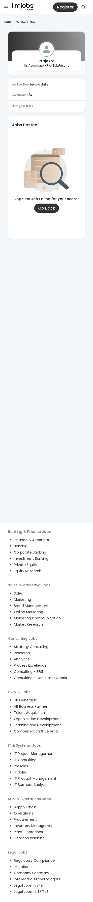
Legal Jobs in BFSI (28, 885)
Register (65, 7)
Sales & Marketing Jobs (29, 585)
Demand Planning (29, 838)
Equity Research (27, 570)
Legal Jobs (18, 852)
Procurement (25, 819)
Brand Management (31, 605)
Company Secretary (31, 872)
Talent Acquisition (29, 712)
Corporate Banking (30, 552)
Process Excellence (30, 665)
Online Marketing (28, 611)
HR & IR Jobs (19, 691)
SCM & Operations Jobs (29, 798)
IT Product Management (35, 778)
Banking (20, 546)
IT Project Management (34, 753)
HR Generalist (25, 700)
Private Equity (25, 564)
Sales (18, 593)
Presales (21, 766)
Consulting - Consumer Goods (40, 677)
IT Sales (20, 772)
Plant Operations (28, 831)
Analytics (22, 659)
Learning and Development (37, 725)
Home (7, 22)
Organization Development (37, 718)
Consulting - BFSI (28, 671)
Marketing (22, 599)
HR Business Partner (30, 706)
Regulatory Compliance (34, 860)
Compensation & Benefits (36, 731)
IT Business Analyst (30, 784)
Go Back (46, 208)
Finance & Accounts (31, 539)
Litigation (22, 866)
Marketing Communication (37, 618)
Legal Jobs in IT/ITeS (31, 891)
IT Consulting (25, 759)
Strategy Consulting (31, 646)
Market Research (28, 624)
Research (22, 652)
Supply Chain (25, 807)
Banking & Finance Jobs (29, 531)
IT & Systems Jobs (24, 745)
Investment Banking (31, 558)
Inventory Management (34, 825)
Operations (23, 813)
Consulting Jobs (22, 638)
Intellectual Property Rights (37, 879)
